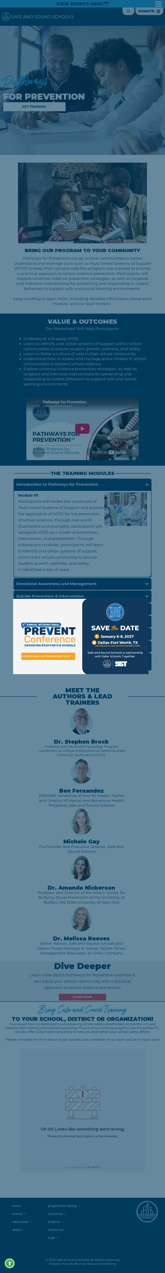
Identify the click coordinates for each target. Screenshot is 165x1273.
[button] (9, 1263)
